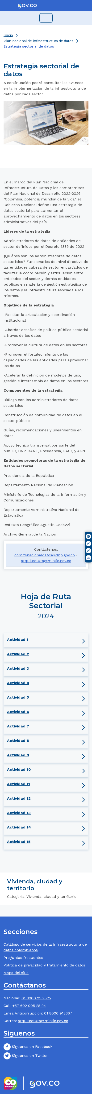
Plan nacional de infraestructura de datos (38, 41)
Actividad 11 (18, 784)
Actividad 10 (19, 769)
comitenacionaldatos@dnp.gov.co (44, 555)
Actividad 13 (19, 813)
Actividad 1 (17, 639)
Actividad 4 (18, 683)
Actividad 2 (18, 654)
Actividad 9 (18, 755)
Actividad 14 (19, 827)
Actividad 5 (18, 697)
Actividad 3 (18, 668)
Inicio (8, 35)
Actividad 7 (18, 726)
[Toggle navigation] (46, 18)
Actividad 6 (18, 711)
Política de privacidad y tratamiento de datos (44, 965)
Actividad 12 (19, 798)
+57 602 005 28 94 (29, 1005)
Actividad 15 (18, 841)
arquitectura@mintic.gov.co (46, 560)
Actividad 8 (18, 740)
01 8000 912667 (58, 1013)
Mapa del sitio (16, 972)
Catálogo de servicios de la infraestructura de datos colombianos (45, 947)
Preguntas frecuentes (23, 957)
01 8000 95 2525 (36, 998)
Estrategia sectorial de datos (29, 46)
